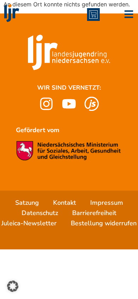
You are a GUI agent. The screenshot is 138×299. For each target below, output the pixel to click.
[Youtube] (69, 104)
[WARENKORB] (93, 14)
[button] (12, 286)
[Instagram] (46, 104)
